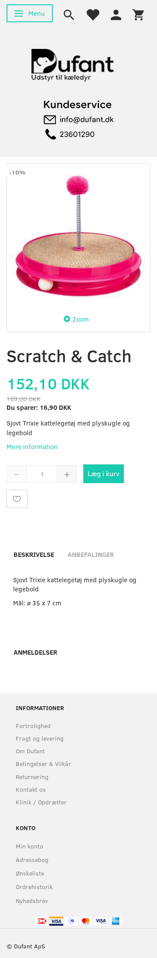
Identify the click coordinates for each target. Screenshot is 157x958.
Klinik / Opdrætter (41, 802)
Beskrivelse (34, 554)
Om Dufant (30, 751)
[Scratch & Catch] (78, 235)
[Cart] (138, 14)
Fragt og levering (40, 738)
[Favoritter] (92, 14)
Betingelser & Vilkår (43, 763)
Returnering (32, 777)
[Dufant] (72, 63)
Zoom (80, 319)
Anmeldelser (35, 652)
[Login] (116, 14)
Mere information (32, 446)
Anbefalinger (91, 554)
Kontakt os (31, 789)
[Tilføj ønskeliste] (17, 499)
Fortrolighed (33, 725)
